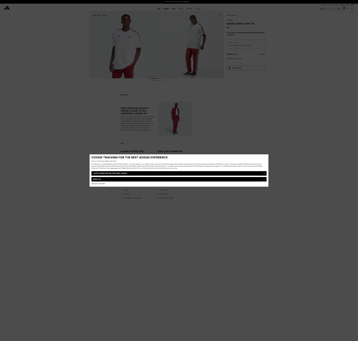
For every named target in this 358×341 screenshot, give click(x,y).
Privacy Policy (114, 168)
